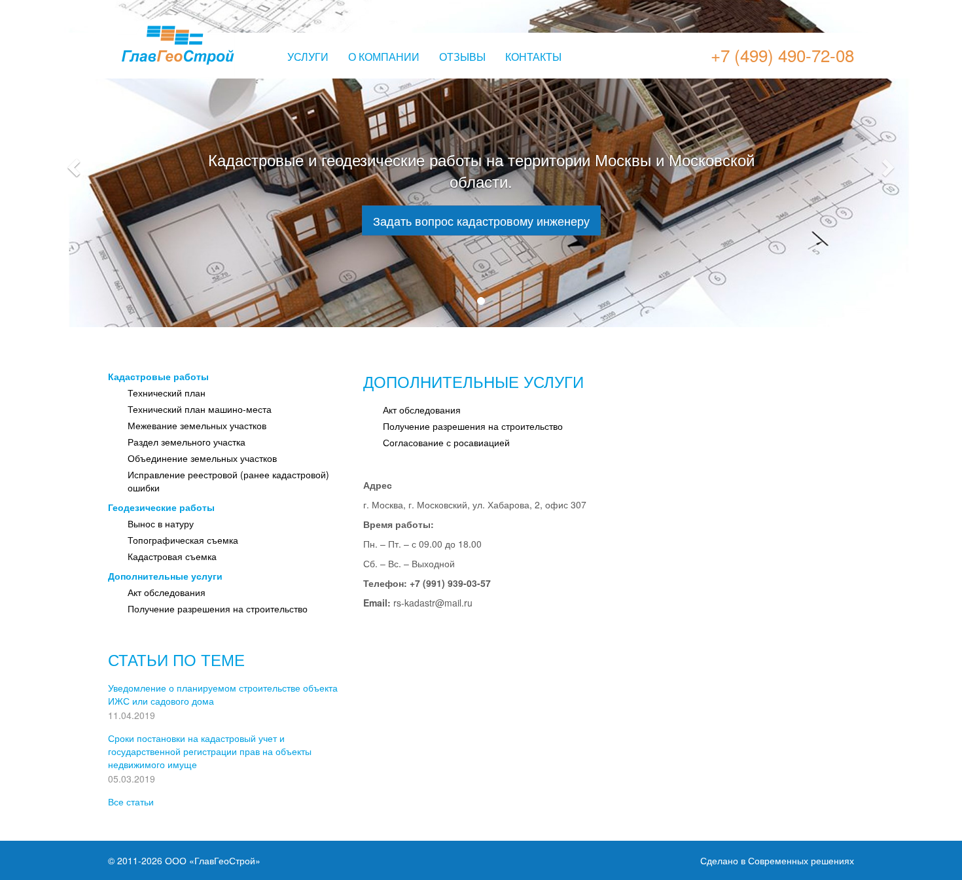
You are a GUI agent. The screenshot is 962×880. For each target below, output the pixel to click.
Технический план (166, 392)
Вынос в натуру (161, 523)
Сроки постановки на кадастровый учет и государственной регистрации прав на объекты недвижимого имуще (210, 751)
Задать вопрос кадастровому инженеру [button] (481, 220)
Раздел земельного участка (186, 441)
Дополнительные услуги (165, 575)
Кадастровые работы (158, 376)
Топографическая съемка (183, 539)
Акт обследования (166, 592)
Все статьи (131, 801)
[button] (72, 163)
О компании (383, 56)
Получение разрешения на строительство (218, 608)
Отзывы (462, 56)
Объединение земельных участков (202, 458)
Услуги (308, 56)
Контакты (533, 56)
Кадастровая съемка (172, 556)
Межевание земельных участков (197, 425)
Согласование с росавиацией (446, 442)
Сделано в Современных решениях (777, 860)
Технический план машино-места (200, 408)
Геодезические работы (161, 507)
